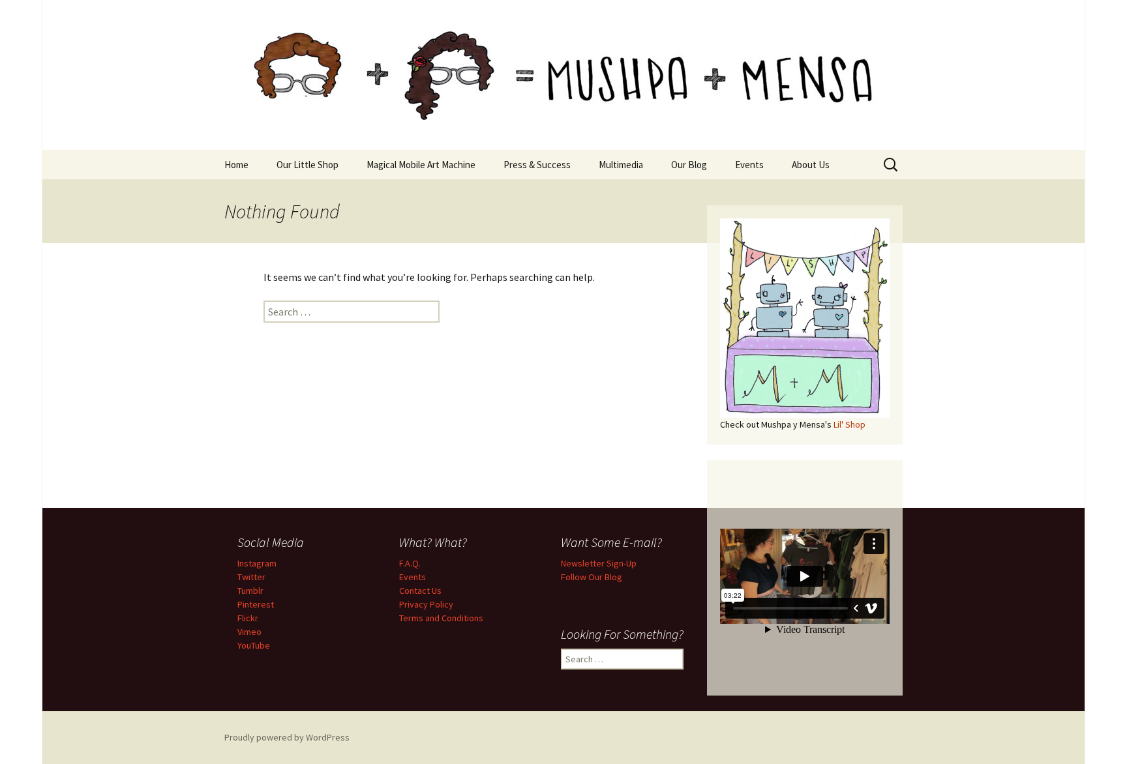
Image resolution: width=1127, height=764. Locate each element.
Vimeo (249, 632)
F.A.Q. (410, 563)
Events (749, 164)
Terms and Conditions (441, 618)
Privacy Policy (426, 604)
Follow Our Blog (591, 577)
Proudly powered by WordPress (287, 737)
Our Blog (689, 164)
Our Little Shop (307, 164)
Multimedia (621, 164)
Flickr (247, 618)
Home (236, 164)
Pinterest (255, 604)
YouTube (253, 645)
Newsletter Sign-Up (599, 563)
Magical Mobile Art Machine (421, 164)
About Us (811, 164)
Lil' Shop (849, 424)
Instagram (257, 563)
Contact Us (420, 590)
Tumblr (250, 590)
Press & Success (537, 164)
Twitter (251, 577)
